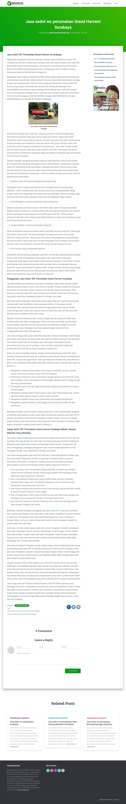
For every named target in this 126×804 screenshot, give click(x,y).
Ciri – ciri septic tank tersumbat (104, 59)
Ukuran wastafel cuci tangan (103, 62)
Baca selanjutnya (23, 790)
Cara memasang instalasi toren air (105, 66)
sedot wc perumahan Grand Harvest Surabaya (21, 614)
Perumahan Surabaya (22, 605)
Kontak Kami (96, 3)
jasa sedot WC (53, 510)
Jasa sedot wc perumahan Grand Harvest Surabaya (23, 611)
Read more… (14, 747)
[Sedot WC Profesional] (15, 3)
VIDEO (116, 3)
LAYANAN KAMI (107, 3)
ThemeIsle (116, 799)
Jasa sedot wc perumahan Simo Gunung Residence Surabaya (62, 723)
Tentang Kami (85, 3)
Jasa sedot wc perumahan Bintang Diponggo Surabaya (99, 723)
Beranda (75, 3)
